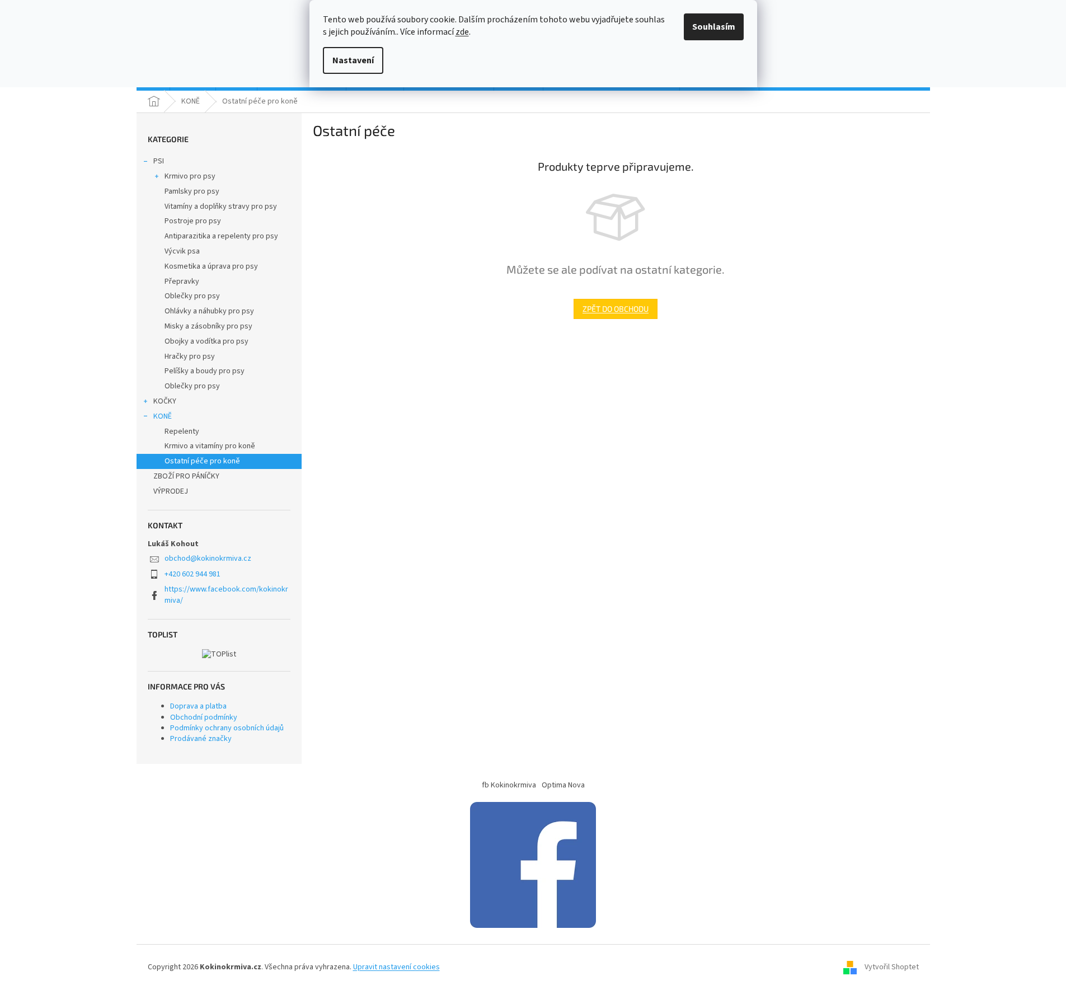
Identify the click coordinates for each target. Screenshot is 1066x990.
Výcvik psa (182, 251)
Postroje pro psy (193, 221)
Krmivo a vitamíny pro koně (210, 446)
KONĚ (162, 416)
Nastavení (353, 60)
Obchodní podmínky (203, 717)
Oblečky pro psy (192, 296)
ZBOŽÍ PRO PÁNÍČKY (186, 476)
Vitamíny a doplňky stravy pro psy (221, 206)
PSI (158, 161)
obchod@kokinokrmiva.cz (208, 558)
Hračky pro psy (190, 356)
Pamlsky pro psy (192, 191)
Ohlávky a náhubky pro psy (209, 311)
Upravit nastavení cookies (396, 967)
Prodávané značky (201, 738)
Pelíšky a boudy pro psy (205, 371)
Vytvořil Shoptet (892, 967)
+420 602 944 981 (192, 574)
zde (462, 32)
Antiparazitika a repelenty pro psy (221, 236)
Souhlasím (713, 27)
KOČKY (164, 401)
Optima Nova (563, 785)
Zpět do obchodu (616, 308)
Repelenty (182, 431)
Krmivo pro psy (190, 176)
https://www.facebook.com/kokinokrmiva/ (226, 595)
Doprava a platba (198, 706)
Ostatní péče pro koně (202, 461)
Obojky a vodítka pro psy (206, 341)
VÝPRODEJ (170, 491)
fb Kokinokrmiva (509, 785)
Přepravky (182, 281)
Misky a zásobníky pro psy (208, 326)
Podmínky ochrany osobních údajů (227, 728)
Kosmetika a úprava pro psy (211, 266)
